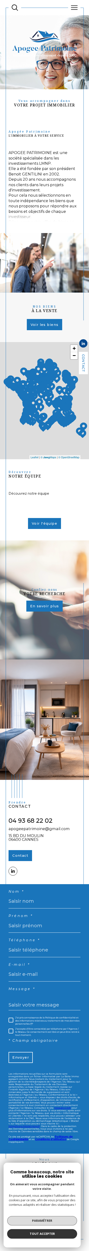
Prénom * (21, 915)
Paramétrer (42, 1220)
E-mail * (19, 964)
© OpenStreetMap (68, 457)
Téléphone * (24, 940)
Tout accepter (42, 1233)
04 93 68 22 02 (30, 820)
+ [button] (74, 348)
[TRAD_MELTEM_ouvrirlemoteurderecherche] (14, 7)
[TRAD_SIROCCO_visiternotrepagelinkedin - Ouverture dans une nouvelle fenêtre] (13, 871)
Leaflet (34, 457)
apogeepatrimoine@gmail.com (39, 828)
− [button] (74, 356)
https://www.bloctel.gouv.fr (24, 1126)
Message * (22, 989)
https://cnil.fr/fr (62, 1107)
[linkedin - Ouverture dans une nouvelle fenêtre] (83, 344)
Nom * (16, 891)
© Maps (48, 457)
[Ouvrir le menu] (74, 7)
